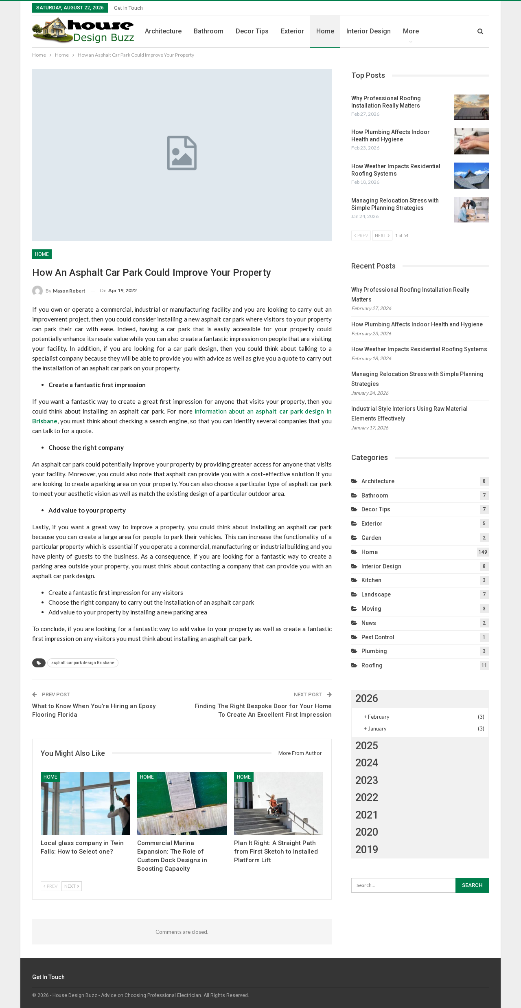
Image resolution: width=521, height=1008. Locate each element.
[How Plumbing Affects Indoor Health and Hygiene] (471, 141)
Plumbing (374, 651)
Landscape (376, 594)
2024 (366, 763)
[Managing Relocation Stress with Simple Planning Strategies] (471, 210)
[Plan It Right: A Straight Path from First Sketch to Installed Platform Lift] (278, 803)
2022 (366, 797)
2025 (366, 746)
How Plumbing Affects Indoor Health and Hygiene (417, 324)
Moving (371, 608)
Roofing (372, 665)
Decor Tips (252, 31)
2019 (366, 850)
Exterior (292, 31)
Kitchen (371, 580)
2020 (366, 832)
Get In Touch (128, 8)
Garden (371, 538)
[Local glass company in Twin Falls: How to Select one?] (85, 803)
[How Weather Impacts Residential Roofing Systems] (471, 176)
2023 (366, 780)
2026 (366, 698)
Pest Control (377, 637)
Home (325, 31)
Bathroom (208, 31)
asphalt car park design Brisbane (82, 662)
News (368, 623)
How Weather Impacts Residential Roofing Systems (419, 349)
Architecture (163, 31)
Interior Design (368, 31)
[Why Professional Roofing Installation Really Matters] (471, 108)
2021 (366, 815)
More (411, 31)
